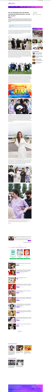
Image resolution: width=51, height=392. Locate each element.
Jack (25, 247)
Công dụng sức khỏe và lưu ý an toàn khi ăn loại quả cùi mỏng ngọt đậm (23, 324)
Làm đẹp (24, 6)
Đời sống (16, 6)
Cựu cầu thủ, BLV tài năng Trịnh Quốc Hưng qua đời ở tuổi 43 (19, 366)
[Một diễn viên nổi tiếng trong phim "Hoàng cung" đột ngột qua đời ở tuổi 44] (12, 266)
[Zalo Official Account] (39, 0)
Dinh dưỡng (32, 6)
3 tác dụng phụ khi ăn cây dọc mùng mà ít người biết (34, 44)
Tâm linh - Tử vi (18, 300)
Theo (27, 242)
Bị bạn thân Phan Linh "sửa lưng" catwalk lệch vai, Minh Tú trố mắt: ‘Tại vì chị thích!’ (22, 237)
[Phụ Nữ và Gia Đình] (12, 3)
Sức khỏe (28, 6)
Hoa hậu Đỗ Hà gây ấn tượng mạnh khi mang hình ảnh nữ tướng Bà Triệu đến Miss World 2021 (20, 27)
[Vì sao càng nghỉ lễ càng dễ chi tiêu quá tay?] (12, 280)
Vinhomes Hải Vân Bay (39, 14)
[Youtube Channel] (40, 0)
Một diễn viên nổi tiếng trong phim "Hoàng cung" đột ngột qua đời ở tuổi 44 (23, 263)
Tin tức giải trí (9, 17)
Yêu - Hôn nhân (12, 6)
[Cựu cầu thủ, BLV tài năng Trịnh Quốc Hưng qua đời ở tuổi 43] (19, 362)
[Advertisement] (29, 3)
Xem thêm (30, 240)
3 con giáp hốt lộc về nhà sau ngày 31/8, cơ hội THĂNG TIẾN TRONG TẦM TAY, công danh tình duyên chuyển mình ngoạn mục (23, 311)
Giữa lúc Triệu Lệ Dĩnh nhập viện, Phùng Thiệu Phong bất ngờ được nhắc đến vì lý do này (23, 291)
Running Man (20, 159)
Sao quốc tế (18, 265)
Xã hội (17, 278)
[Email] (42, 0)
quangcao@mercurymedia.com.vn (37, 387)
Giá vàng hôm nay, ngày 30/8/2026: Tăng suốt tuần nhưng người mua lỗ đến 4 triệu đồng (27, 352)
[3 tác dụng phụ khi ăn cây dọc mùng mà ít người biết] (34, 41)
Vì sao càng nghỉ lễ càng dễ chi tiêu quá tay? (21, 277)
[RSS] (41, 0)
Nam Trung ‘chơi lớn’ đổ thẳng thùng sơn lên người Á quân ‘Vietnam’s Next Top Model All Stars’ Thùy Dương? (20, 25)
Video (40, 6)
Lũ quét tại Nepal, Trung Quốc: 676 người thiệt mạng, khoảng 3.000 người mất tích (37, 38)
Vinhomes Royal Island (35, 12)
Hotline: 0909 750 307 (18, 0)
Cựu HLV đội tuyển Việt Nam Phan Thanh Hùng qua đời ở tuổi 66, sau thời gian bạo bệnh (11, 367)
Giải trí (20, 6)
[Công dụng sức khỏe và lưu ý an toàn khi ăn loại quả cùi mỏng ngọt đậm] (12, 326)
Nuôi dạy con (36, 6)
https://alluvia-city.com (35, 13)
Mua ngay (13, 258)
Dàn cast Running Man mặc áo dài (20, 247)
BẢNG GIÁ (33, 388)
